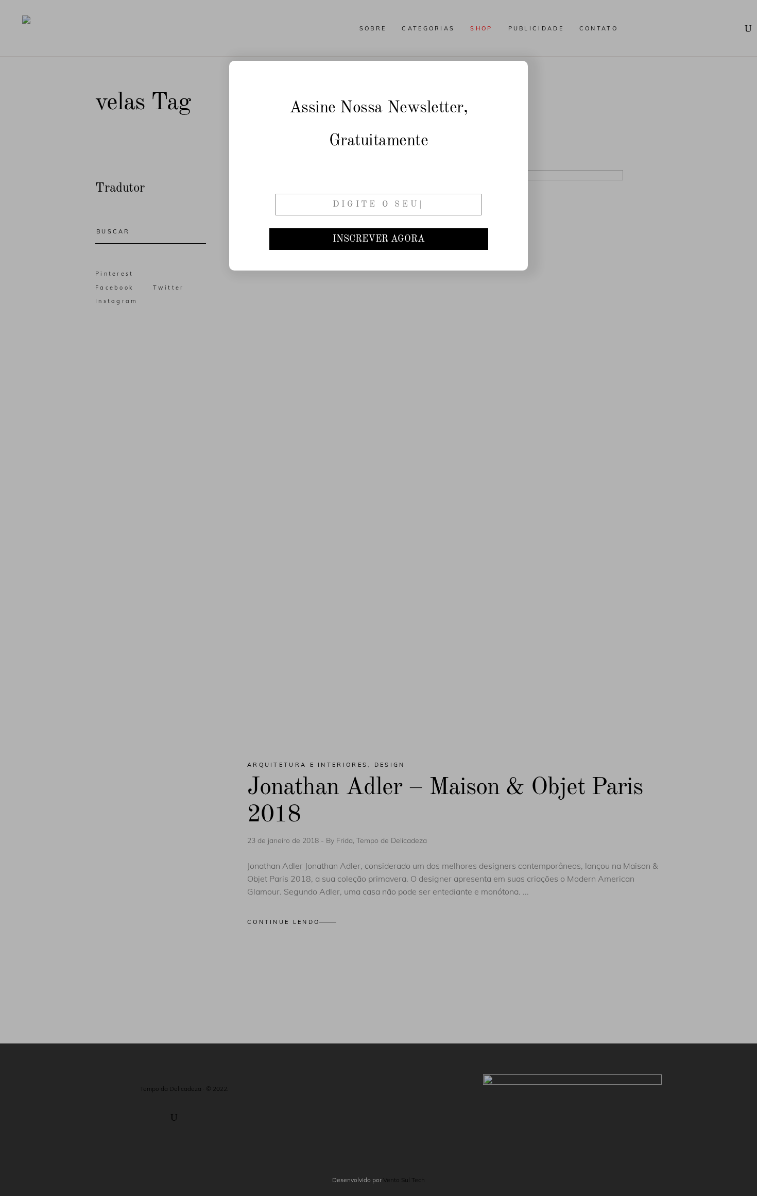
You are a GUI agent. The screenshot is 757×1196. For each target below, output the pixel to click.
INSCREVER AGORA (379, 239)
